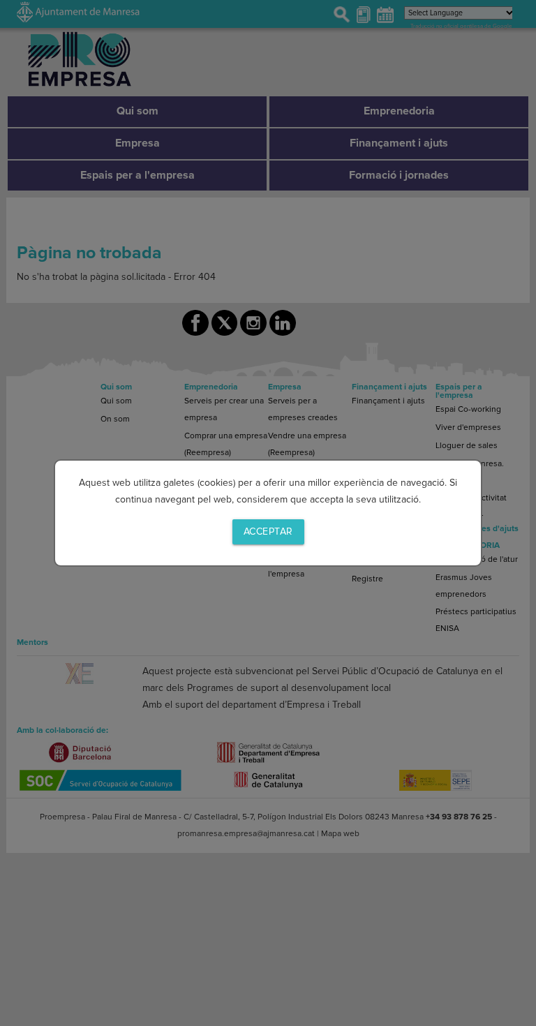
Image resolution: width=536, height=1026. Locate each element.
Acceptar (268, 531)
